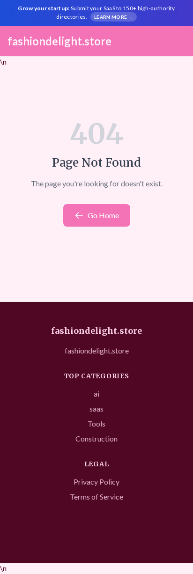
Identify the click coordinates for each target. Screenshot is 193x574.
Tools (96, 423)
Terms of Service (96, 496)
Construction (96, 438)
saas (96, 408)
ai (96, 393)
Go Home (103, 215)
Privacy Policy (96, 481)
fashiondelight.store (59, 41)
